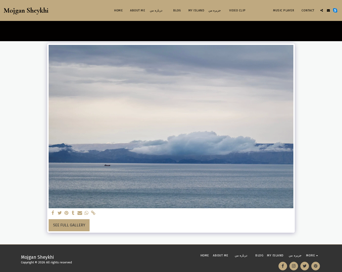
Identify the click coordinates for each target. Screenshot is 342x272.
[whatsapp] (86, 213)
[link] (93, 213)
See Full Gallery (69, 225)
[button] (322, 10)
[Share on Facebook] (52, 213)
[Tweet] (59, 213)
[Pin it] (66, 213)
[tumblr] (73, 213)
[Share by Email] (79, 213)
